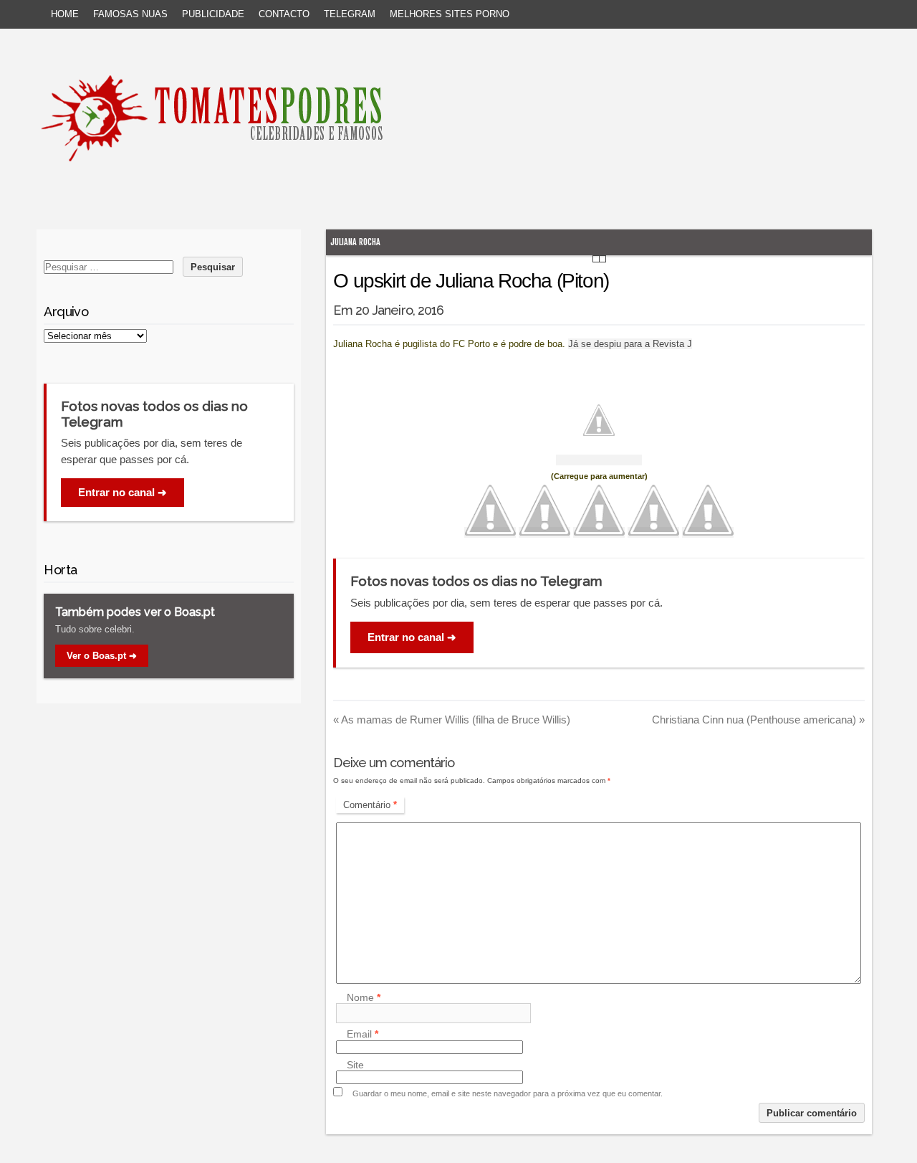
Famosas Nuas (130, 14)
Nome (363, 997)
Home (65, 14)
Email (362, 1034)
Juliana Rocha (355, 242)
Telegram (349, 14)
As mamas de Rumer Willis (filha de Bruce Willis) (451, 719)
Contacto (284, 14)
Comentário (370, 804)
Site (355, 1065)
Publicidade (213, 14)
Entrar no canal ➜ (412, 637)
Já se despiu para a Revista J (630, 343)
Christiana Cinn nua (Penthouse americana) (758, 719)
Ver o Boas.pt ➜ (102, 655)
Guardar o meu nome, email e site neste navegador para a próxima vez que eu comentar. (507, 1093)
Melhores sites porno (449, 14)
